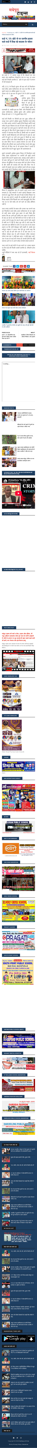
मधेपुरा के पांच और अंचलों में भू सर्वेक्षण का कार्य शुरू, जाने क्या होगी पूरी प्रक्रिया (22, 1383)
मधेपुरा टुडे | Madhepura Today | (14, 1233)
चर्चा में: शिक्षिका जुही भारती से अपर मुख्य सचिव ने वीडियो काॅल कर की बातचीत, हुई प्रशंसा (23, 1423)
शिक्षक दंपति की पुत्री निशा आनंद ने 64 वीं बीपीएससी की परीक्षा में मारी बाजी (21, 1415)
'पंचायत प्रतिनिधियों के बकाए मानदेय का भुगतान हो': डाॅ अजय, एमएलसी (25, 415)
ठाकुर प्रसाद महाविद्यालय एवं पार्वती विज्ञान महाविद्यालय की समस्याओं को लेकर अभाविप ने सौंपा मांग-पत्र (26, 449)
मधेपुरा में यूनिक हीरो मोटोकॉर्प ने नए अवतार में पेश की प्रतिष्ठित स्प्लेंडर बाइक (23, 1407)
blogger (19, 345)
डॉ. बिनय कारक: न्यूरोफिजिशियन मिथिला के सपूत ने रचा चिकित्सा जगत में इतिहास (23, 1367)
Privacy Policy (17, 1444)
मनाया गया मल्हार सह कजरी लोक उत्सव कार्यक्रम (14, 308)
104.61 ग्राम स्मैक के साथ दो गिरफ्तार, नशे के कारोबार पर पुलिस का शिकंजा (22, 1284)
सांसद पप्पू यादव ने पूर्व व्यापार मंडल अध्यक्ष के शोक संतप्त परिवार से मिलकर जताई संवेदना (22, 1222)
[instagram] (34, 2)
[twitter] (31, 2)
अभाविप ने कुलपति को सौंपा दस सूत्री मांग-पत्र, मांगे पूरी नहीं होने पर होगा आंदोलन (17, 326)
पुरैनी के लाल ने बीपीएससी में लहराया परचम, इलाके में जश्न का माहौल (21, 1391)
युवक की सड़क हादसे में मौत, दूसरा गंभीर (20, 1157)
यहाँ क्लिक (31, 252)
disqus (25, 345)
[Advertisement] (18, 1006)
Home (4, 32)
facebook (31, 345)
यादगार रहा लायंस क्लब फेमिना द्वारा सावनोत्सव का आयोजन (16, 291)
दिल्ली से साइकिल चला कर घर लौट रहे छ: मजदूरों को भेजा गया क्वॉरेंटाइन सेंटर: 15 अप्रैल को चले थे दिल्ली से (23, 1376)
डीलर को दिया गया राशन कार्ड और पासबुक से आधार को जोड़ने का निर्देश (22, 1399)
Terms (10, 1444)
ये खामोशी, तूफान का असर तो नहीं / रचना (21, 1234)
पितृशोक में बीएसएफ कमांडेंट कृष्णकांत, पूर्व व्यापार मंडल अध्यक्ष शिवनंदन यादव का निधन (23, 1308)
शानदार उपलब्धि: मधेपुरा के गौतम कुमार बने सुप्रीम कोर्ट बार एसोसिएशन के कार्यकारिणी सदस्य (23, 1150)
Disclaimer (25, 1444)
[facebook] (25, 2)
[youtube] (28, 2)
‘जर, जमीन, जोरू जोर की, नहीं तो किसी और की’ (22, 1165)
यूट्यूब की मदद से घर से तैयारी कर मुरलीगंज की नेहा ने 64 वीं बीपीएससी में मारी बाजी (22, 1352)
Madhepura (10, 32)
